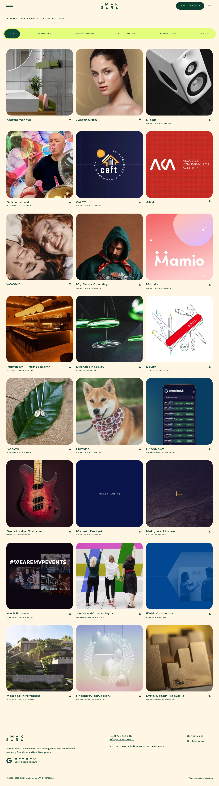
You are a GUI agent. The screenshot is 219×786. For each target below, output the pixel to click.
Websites (45, 34)
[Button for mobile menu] (9, 6)
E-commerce (127, 34)
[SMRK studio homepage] (49, 739)
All (12, 34)
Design (204, 34)
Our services (195, 736)
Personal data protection (201, 778)
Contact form (195, 741)
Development (85, 34)
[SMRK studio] (109, 6)
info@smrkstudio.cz (122, 739)
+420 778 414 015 (121, 736)
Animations (167, 34)
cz (210, 6)
